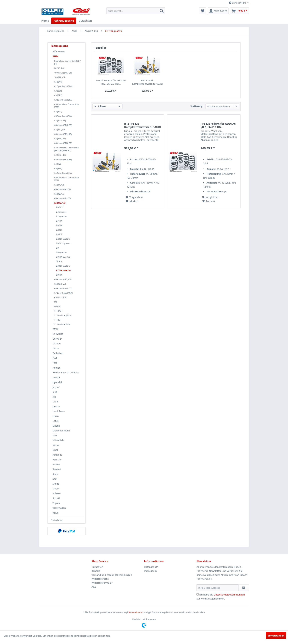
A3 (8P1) (58, 95)
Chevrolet (57, 333)
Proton (56, 464)
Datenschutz (151, 566)
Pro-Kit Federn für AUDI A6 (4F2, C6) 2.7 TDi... (111, 82)
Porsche (57, 459)
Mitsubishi (58, 440)
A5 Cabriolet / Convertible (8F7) (66, 179)
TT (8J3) (57, 319)
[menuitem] (135, 11)
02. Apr (59, 261)
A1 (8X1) (58, 81)
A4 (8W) (58, 164)
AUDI (55, 56)
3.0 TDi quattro (63, 256)
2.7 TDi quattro (63, 270)
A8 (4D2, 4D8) (60, 297)
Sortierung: (196, 106)
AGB (94, 586)
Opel (55, 449)
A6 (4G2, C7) (60, 283)
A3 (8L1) (58, 90)
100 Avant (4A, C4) (63, 72)
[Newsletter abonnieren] (243, 587)
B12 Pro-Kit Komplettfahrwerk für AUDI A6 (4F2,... (147, 82)
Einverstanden (276, 635)
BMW (55, 329)
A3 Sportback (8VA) (63, 116)
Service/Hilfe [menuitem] (239, 2)
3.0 (57, 247)
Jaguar (56, 387)
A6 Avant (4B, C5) (62, 198)
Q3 (55, 301)
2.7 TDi (59, 220)
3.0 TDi (59, 274)
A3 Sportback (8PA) (63, 99)
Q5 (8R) (57, 306)
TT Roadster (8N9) (62, 315)
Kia (54, 396)
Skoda (55, 483)
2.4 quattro (61, 211)
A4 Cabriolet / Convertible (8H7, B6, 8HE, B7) (66, 149)
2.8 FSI (59, 234)
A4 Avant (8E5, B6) (63, 134)
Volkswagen (59, 507)
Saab (55, 474)
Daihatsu (57, 353)
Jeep (54, 391)
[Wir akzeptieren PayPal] (66, 531)
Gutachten (56, 520)
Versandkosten (136, 612)
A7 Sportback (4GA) (63, 292)
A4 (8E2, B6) (60, 129)
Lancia (56, 406)
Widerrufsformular (102, 582)
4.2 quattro (61, 216)
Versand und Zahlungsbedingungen (112, 574)
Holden (56, 367)
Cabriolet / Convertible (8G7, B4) (67, 62)
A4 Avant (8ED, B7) (63, 143)
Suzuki (56, 498)
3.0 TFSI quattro (63, 243)
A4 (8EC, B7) (60, 138)
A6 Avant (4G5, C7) (63, 288)
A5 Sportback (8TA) (63, 173)
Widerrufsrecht (100, 578)
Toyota (56, 503)
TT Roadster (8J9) (62, 324)
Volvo (55, 512)
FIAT (54, 358)
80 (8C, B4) (59, 68)
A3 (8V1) (58, 111)
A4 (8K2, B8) (60, 155)
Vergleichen (136, 197)
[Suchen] (161, 11)
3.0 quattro (61, 252)
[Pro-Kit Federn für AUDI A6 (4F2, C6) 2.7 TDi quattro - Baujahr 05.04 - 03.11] (111, 65)
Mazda (56, 425)
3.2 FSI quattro (63, 238)
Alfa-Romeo (58, 51)
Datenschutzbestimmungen (229, 594)
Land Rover (58, 411)
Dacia (55, 348)
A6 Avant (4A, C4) (62, 189)
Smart (55, 488)
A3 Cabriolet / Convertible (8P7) (66, 106)
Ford (55, 362)
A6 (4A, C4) (59, 184)
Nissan (56, 445)
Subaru (56, 493)
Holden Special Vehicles (65, 372)
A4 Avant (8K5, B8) (63, 159)
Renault (56, 469)
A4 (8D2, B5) (60, 120)
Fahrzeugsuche (59, 45)
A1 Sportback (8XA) (63, 86)
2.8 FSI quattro (63, 265)
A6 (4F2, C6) (60, 202)
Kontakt (96, 570)
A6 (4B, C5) (59, 193)
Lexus (55, 416)
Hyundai (57, 382)
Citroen (56, 343)
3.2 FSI (59, 229)
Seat (54, 478)
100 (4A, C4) (60, 77)
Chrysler (57, 338)
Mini (55, 435)
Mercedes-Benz (61, 430)
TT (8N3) (58, 310)
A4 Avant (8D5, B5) (63, 125)
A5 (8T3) (58, 168)
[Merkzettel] (202, 11)
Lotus (55, 420)
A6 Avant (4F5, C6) (63, 279)
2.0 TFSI (59, 207)
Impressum (150, 570)
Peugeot (57, 454)
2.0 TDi (59, 225)
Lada (55, 401)
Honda (56, 377)
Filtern (102, 106)
